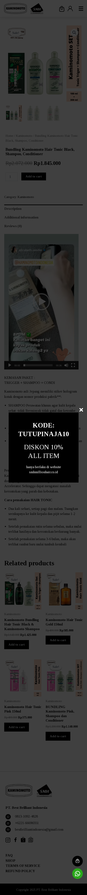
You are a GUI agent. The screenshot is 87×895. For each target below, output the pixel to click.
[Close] (81, 409)
